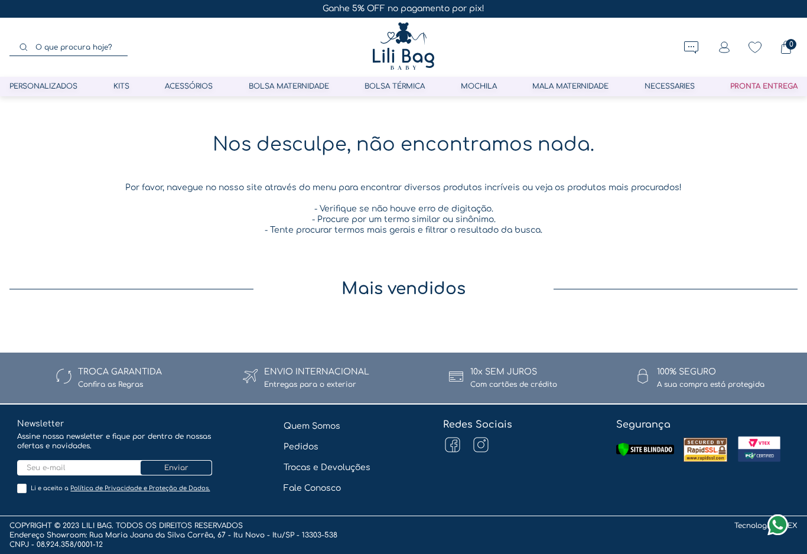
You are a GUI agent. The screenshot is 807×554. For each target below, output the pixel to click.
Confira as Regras (110, 384)
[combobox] (68, 47)
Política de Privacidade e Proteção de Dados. (140, 488)
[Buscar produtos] (24, 47)
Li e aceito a (120, 488)
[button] (691, 47)
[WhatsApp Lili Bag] (777, 524)
